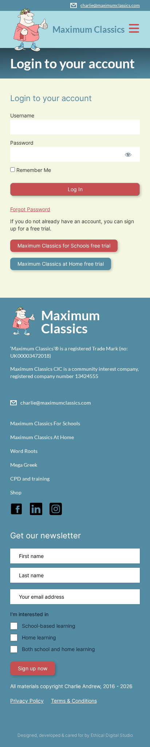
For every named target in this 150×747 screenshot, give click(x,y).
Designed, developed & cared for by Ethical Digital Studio (75, 735)
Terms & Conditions (74, 701)
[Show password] (128, 154)
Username (22, 115)
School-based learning (48, 626)
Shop (15, 492)
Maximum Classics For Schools (45, 423)
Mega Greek (23, 465)
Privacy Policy (27, 701)
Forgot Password (30, 209)
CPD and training (30, 478)
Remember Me (33, 170)
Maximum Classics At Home (42, 437)
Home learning (39, 637)
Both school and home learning (58, 649)
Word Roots (24, 451)
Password (21, 143)
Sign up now (32, 668)
